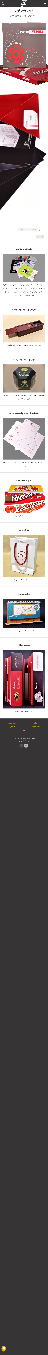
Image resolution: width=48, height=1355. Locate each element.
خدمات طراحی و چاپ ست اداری (24, 413)
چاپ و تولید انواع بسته (24, 360)
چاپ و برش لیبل (24, 480)
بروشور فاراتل (24, 645)
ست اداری (12, 723)
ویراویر (21, 741)
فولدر (21, 229)
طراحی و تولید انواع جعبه (24, 310)
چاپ (27, 229)
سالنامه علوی (24, 594)
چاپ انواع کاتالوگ (24, 249)
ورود (3, 3)
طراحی (34, 229)
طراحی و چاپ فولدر (24, 10)
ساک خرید (24, 530)
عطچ (35, 723)
